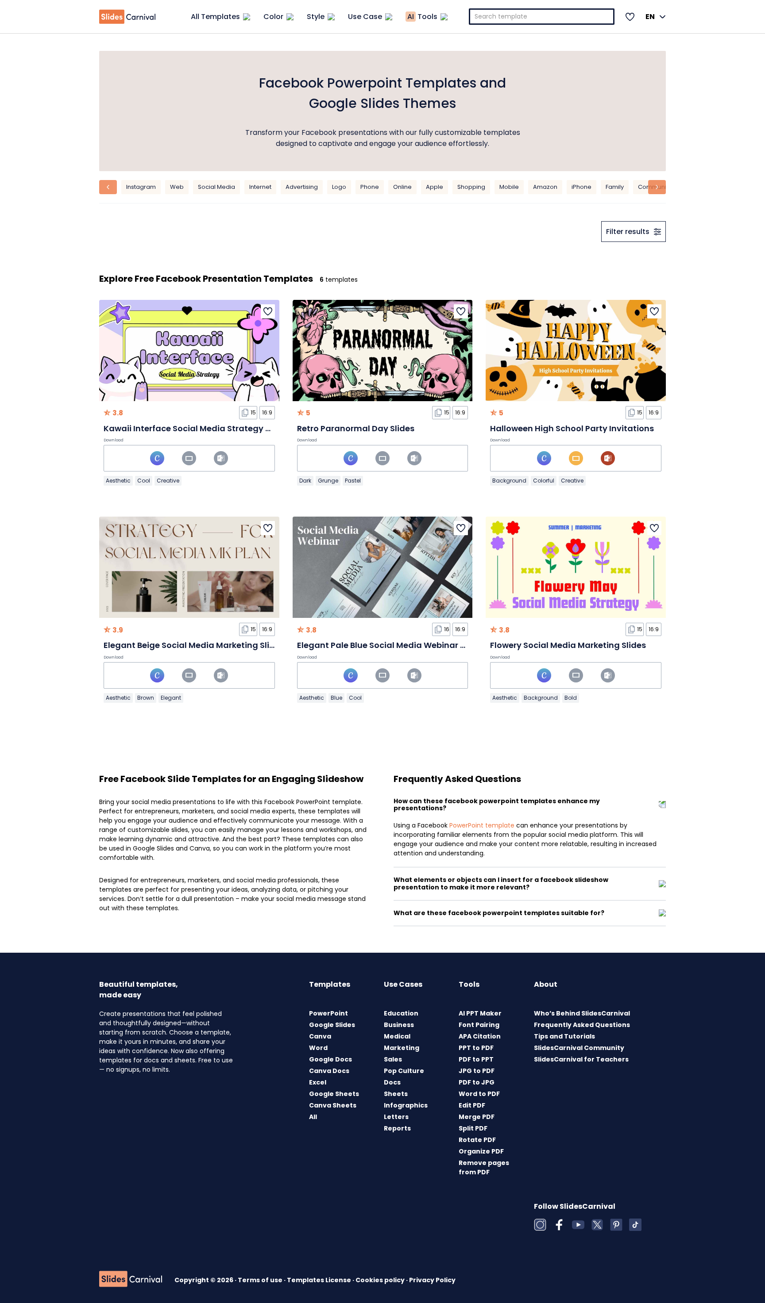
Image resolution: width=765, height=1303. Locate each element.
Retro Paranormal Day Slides (355, 428)
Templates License (319, 1280)
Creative (168, 480)
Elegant (171, 697)
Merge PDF (477, 1116)
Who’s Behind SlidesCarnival (582, 1013)
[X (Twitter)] (597, 1225)
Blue (336, 697)
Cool (143, 480)
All (313, 1116)
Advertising (302, 187)
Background (509, 480)
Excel (317, 1082)
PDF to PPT (476, 1059)
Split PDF (473, 1128)
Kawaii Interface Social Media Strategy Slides (197, 428)
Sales (393, 1059)
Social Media (216, 187)
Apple (434, 187)
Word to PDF (479, 1093)
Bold (570, 697)
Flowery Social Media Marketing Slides (568, 645)
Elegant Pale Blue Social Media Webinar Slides (390, 645)
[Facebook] (559, 1225)
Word (318, 1047)
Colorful (543, 480)
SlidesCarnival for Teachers (581, 1059)
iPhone (581, 187)
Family (615, 187)
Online (402, 187)
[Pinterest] (616, 1225)
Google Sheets (334, 1093)
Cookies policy (380, 1280)
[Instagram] (540, 1225)
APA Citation (480, 1036)
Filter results (627, 231)
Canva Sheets (332, 1105)
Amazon (545, 187)
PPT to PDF (476, 1047)
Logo (339, 187)
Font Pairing (479, 1024)
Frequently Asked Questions (582, 1024)
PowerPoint (328, 1013)
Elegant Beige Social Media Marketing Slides (194, 645)
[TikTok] (635, 1225)
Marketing (401, 1047)
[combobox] (542, 16)
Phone (369, 187)
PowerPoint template (481, 825)
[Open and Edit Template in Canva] (157, 458)
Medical (397, 1036)
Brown (145, 697)
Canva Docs (329, 1070)
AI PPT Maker (480, 1013)
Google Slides (332, 1024)
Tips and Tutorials (564, 1036)
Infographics (406, 1105)
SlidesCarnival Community (579, 1047)
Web (177, 187)
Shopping (471, 187)
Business (399, 1024)
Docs (392, 1082)
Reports (397, 1128)
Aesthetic (118, 480)
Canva (320, 1036)
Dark (305, 480)
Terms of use (261, 1280)
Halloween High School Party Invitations (572, 428)
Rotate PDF (477, 1139)
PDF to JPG (477, 1082)
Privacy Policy (432, 1280)
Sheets (396, 1093)
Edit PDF (472, 1105)
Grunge (328, 480)
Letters (396, 1116)
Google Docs (330, 1059)
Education (401, 1013)
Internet (260, 187)
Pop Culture (404, 1070)
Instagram (141, 187)
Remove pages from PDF (484, 1167)
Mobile (509, 187)
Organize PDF (481, 1151)
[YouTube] (578, 1225)
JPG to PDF (477, 1070)
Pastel (353, 480)
